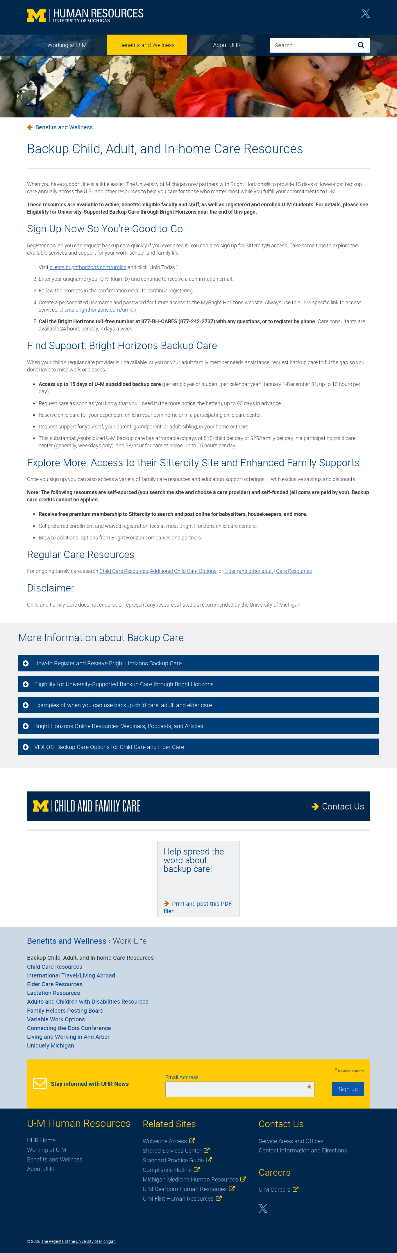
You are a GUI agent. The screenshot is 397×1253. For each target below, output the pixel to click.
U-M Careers (274, 1189)
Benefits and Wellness (147, 45)
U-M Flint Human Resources (178, 1198)
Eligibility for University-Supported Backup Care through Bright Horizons (124, 684)
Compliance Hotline (167, 1170)
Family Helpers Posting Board (65, 1010)
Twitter (365, 15)
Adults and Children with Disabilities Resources (88, 1001)
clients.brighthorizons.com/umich (88, 267)
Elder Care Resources (54, 984)
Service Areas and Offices (291, 1141)
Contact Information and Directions (303, 1150)
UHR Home (41, 1140)
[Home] (85, 16)
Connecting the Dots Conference (69, 1028)
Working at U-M (67, 45)
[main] (198, 365)
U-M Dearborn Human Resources (185, 1189)
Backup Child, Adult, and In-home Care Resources (90, 957)
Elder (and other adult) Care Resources (268, 570)
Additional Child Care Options (183, 570)
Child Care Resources (123, 570)
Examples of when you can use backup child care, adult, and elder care (123, 705)
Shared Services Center (172, 1150)
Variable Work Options (56, 1019)
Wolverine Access (165, 1141)
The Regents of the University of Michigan (78, 1241)
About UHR (227, 45)
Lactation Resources (53, 992)
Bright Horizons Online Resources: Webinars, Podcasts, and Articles (118, 726)
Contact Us (343, 806)
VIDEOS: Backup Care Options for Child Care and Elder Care (109, 747)
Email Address (238, 1077)
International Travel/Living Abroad (71, 975)
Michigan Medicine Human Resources (190, 1179)
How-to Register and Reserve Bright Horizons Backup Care (108, 663)
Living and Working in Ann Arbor (68, 1036)
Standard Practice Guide (173, 1160)
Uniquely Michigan (50, 1045)
